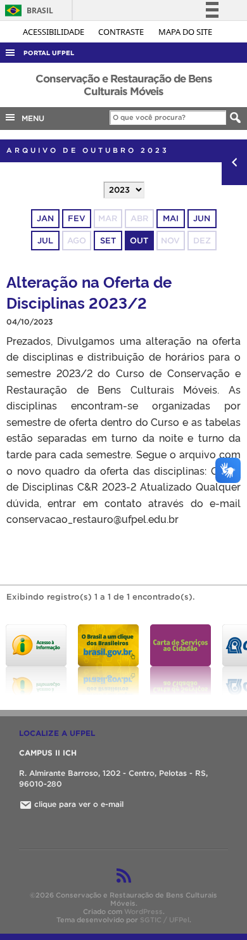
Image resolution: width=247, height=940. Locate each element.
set (108, 240)
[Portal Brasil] (108, 659)
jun (201, 218)
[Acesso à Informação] (36, 659)
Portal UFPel (48, 52)
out (139, 240)
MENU (30, 118)
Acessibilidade (54, 31)
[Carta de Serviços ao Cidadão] (180, 659)
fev (77, 218)
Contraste (122, 31)
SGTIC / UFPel (164, 920)
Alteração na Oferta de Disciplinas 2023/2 (89, 291)
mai (171, 218)
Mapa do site (185, 31)
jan (45, 218)
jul (45, 240)
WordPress (143, 911)
